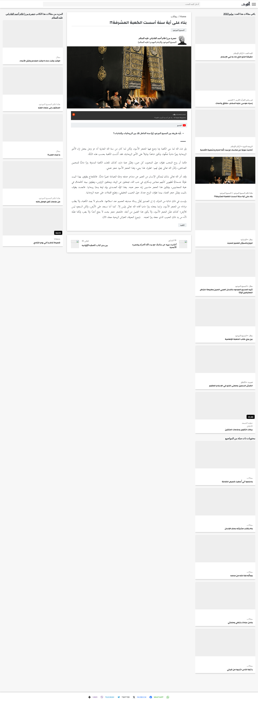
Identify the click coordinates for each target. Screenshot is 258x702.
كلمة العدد (249, 53)
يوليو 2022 (228, 13)
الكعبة (182, 225)
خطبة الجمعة (247, 423)
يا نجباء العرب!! (54, 154)
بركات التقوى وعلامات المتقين (239, 429)
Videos (57, 239)
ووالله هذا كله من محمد (241, 575)
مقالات (250, 478)
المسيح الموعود (225, 193)
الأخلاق (243, 382)
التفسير (230, 100)
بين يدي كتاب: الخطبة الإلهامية (239, 339)
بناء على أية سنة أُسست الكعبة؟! (163, 117)
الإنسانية (244, 239)
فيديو (179, 125)
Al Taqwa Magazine (180, 117)
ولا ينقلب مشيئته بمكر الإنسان (239, 528)
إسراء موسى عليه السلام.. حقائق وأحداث (234, 103)
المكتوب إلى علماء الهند (49, 107)
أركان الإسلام (238, 53)
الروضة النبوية (247, 146)
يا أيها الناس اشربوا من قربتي (240, 669)
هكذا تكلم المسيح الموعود (243, 193)
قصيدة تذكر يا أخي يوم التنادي (46, 242)
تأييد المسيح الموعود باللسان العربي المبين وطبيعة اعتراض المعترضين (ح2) (226, 291)
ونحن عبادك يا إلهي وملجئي (240, 622)
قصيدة (250, 382)
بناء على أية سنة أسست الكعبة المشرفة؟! (233, 196)
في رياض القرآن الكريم (244, 100)
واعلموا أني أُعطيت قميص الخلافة (237, 481)
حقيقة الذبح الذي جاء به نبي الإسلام (237, 56)
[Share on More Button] (89, 697)
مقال (251, 239)
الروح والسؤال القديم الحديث (240, 243)
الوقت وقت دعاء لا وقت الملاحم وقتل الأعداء (40, 60)
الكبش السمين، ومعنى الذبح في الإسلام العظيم (231, 385)
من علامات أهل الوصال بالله (48, 201)
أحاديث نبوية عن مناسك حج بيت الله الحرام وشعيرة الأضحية (226, 150)
